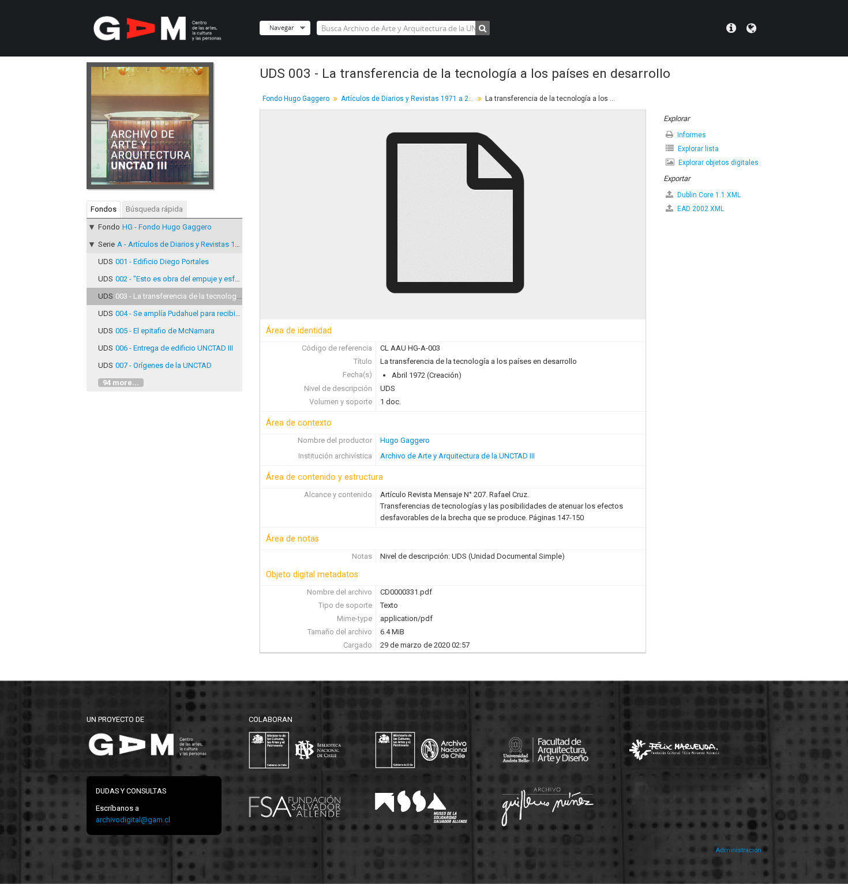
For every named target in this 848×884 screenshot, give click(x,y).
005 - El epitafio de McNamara (165, 330)
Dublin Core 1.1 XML (708, 195)
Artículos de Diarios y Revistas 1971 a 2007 (408, 99)
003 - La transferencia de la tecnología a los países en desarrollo (222, 296)
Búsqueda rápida (154, 209)
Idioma (751, 28)
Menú (731, 28)
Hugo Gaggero (405, 440)
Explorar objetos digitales (718, 163)
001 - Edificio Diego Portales (162, 261)
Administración (738, 850)
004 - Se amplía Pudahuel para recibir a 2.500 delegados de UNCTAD (228, 313)
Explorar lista (697, 149)
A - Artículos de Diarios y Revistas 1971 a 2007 (194, 244)
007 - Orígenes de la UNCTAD (163, 365)
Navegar (281, 27)
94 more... (121, 382)
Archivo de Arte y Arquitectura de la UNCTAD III (457, 456)
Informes (691, 135)
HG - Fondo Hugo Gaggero (167, 227)
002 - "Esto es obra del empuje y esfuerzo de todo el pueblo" (216, 278)
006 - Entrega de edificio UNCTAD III (174, 348)
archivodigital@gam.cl (133, 819)
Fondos (104, 209)
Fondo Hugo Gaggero (295, 99)
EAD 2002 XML (700, 209)
